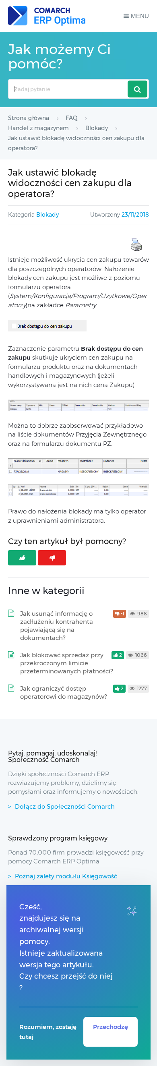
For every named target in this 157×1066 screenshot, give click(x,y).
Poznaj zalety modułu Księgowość (66, 876)
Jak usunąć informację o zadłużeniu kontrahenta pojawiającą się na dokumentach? (56, 626)
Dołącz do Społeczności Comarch (65, 806)
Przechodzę (110, 1027)
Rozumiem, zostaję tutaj (47, 1032)
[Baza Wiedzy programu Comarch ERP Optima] (46, 16)
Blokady (47, 214)
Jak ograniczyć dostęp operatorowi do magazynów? (63, 692)
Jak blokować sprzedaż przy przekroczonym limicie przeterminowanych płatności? (66, 663)
